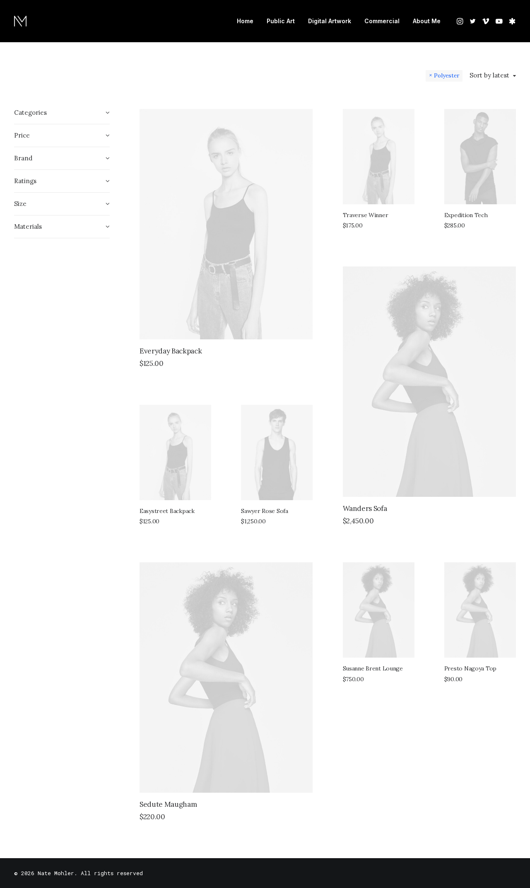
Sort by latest (489, 75)
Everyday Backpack (171, 351)
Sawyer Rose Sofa (264, 511)
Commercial (382, 20)
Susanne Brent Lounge (373, 668)
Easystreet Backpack (167, 511)
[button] (460, 21)
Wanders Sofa (365, 508)
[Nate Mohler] (20, 21)
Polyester (446, 75)
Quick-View (302, 118)
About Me (427, 20)
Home (245, 20)
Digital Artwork (329, 20)
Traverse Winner (365, 215)
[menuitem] (245, 21)
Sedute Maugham (168, 804)
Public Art (281, 20)
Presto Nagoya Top (470, 668)
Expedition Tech (466, 215)
